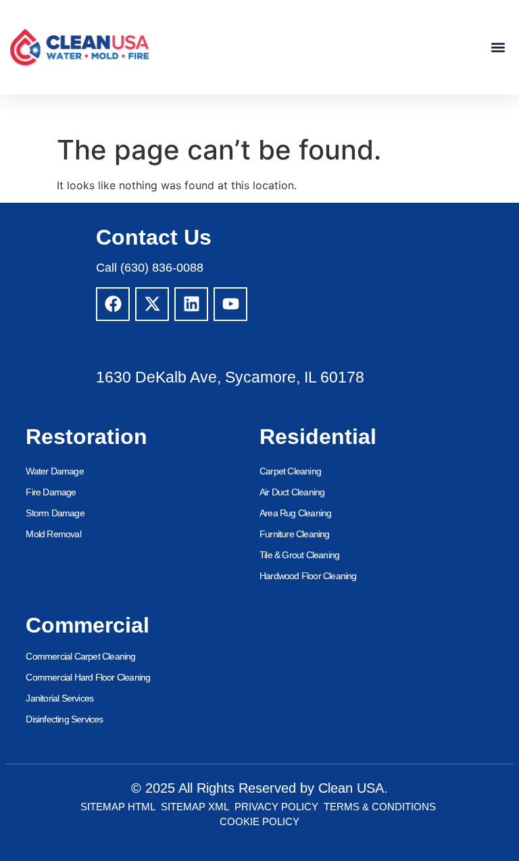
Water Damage (54, 471)
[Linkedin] (191, 304)
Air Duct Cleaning (292, 492)
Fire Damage (51, 492)
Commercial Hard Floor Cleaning (88, 677)
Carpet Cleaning (290, 471)
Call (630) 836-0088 (149, 267)
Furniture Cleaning (295, 533)
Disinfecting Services (64, 719)
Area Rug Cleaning (295, 513)
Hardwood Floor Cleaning (308, 575)
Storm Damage (55, 513)
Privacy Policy (276, 806)
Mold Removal (53, 533)
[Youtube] (230, 304)
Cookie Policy (259, 821)
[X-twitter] (152, 304)
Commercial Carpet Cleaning (80, 656)
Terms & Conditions (380, 806)
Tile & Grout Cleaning (299, 554)
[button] (498, 47)
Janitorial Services (59, 698)
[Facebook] (113, 304)
